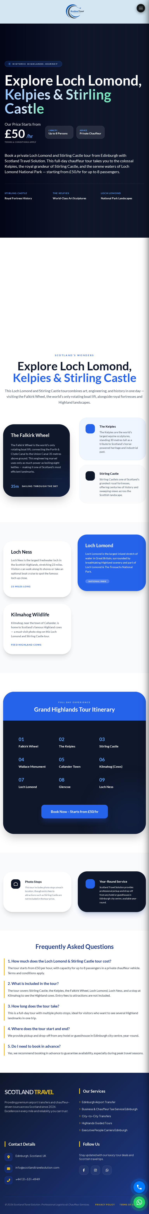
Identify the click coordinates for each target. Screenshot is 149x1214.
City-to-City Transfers (96, 1116)
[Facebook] (83, 1170)
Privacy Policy (105, 1204)
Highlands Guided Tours (97, 1123)
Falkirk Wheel (24, 445)
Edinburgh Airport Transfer (98, 1102)
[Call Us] (139, 1187)
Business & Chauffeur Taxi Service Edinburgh (110, 1109)
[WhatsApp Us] (139, 1202)
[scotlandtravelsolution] (74, 12)
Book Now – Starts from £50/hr (74, 811)
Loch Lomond (93, 553)
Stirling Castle (108, 479)
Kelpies (109, 432)
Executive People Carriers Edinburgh (104, 1130)
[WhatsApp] (107, 1170)
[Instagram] (95, 1170)
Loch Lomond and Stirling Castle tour (40, 391)
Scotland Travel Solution (25, 160)
